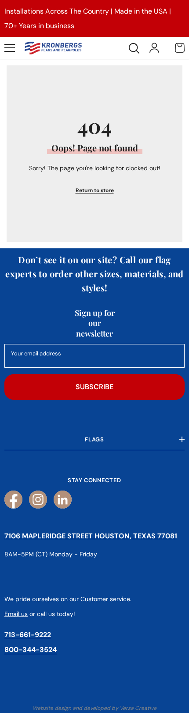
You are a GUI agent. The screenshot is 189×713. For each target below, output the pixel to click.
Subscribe (94, 386)
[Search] (134, 48)
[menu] (9, 48)
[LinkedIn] (63, 500)
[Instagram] (38, 500)
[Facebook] (13, 500)
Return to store (95, 190)
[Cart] (180, 48)
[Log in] (154, 48)
